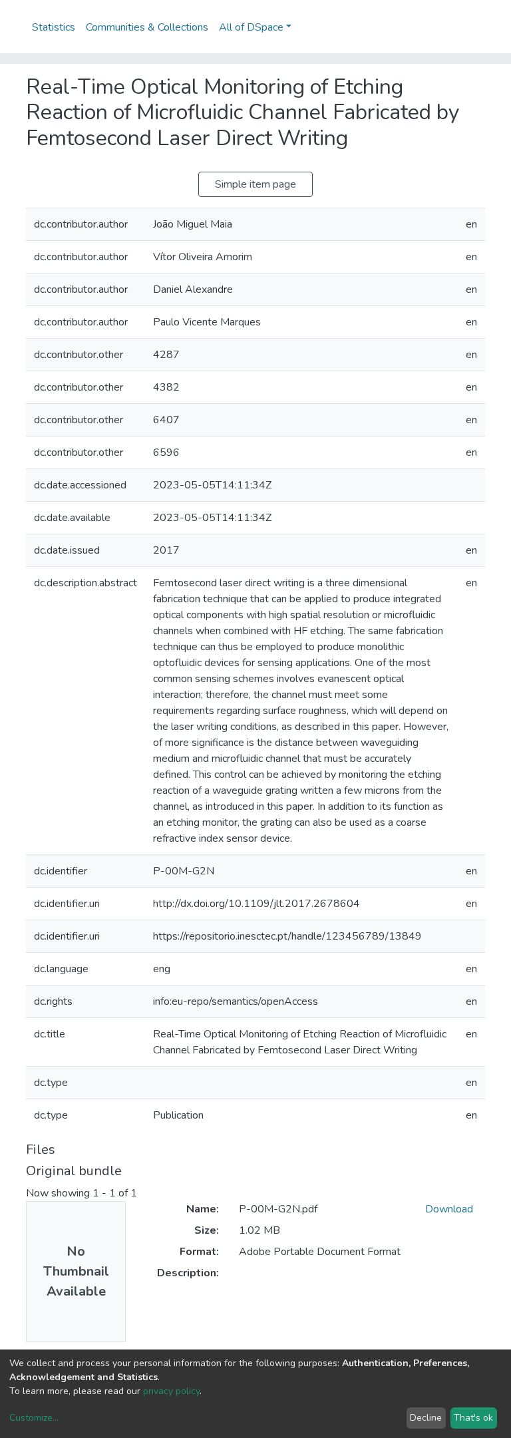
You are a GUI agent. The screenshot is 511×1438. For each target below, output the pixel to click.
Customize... (34, 1417)
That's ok (473, 1417)
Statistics (53, 27)
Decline (426, 1417)
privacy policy (171, 1391)
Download (449, 1209)
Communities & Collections (147, 27)
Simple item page (255, 184)
